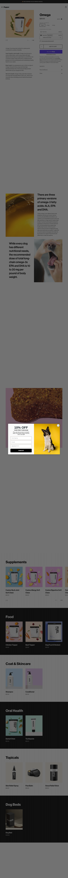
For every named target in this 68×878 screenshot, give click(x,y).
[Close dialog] (58, 425)
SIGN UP (21, 450)
